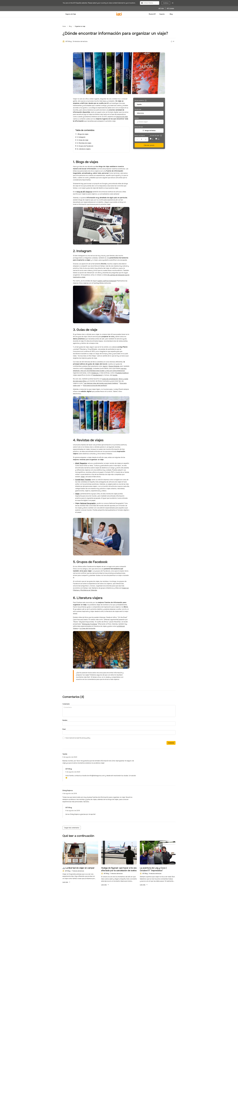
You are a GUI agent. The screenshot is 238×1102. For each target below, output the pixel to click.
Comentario (66, 704)
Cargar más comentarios (71, 828)
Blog (171, 14)
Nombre (64, 720)
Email (64, 729)
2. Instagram (81, 137)
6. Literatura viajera (83, 149)
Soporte (162, 14)
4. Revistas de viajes (84, 143)
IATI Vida (161, 8)
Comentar (171, 743)
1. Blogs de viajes (82, 134)
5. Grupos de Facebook (85, 146)
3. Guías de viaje (82, 140)
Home (64, 26)
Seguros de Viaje (70, 14)
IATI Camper (170, 8)
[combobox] (149, 3)
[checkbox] (63, 738)
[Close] (172, 3)
